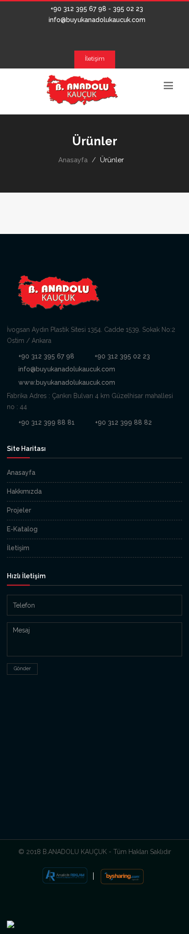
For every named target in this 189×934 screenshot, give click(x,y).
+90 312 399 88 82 (123, 422)
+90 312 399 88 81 (46, 422)
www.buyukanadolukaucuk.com (66, 382)
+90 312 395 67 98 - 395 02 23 (96, 8)
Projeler (19, 510)
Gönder (22, 669)
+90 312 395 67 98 (46, 356)
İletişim (95, 58)
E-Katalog (22, 529)
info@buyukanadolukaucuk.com (96, 19)
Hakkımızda (24, 491)
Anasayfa (73, 160)
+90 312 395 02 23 (122, 356)
